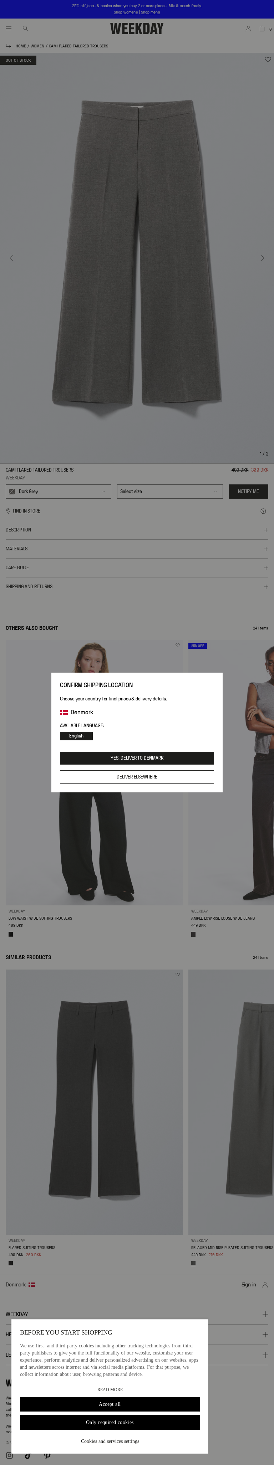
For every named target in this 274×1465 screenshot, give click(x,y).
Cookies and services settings (110, 1441)
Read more (110, 1389)
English (76, 736)
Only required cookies (110, 1422)
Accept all (110, 1404)
